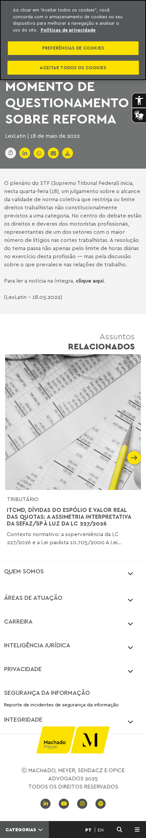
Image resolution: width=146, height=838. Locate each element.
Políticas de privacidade (68, 30)
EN (101, 830)
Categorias (21, 829)
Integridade (23, 719)
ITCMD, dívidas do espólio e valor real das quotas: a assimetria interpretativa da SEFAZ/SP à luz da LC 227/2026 (69, 517)
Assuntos (101, 341)
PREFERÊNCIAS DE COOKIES (73, 48)
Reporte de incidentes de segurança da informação (61, 704)
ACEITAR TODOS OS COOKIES (73, 67)
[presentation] (12, 457)
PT (88, 830)
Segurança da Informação (47, 692)
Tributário (23, 499)
